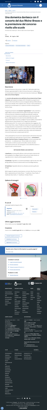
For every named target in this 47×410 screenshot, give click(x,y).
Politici (6, 304)
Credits (6, 388)
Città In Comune (29, 403)
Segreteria (9, 208)
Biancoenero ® (33, 405)
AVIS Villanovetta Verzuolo (29, 358)
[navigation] (2, 5)
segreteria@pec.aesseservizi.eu (32, 346)
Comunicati (33, 297)
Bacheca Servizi (8, 379)
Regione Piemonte (8, 1)
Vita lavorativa (25, 312)
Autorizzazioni (17, 303)
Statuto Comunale (8, 380)
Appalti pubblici (17, 301)
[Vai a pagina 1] (20, 198)
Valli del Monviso (27, 355)
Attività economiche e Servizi (39, 307)
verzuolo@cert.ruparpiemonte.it (13, 328)
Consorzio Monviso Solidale (20, 358)
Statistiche (7, 391)
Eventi (38, 293)
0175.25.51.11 (9, 322)
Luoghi (38, 295)
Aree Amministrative (9, 293)
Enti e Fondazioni (8, 299)
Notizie (32, 292)
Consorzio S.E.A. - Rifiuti (28, 353)
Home (6, 10)
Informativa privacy (8, 382)
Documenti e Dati (8, 297)
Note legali (7, 384)
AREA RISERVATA (23, 408)
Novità (10, 10)
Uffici (6, 295)
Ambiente (16, 295)
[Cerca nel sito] (40, 5)
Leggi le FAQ (7, 366)
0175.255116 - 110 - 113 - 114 (17, 213)
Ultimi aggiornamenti (9, 390)
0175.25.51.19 (9, 324)
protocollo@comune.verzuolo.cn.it (16, 214)
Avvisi (14, 10)
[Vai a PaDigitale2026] (35, 283)
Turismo (23, 310)
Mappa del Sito (8, 393)
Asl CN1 (16, 357)
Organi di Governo (8, 292)
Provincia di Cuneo (18, 355)
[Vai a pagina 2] (21, 198)
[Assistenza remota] (33, 403)
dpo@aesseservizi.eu (31, 344)
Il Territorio (39, 296)
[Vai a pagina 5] (25, 198)
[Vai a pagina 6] (26, 198)
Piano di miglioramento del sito (8, 362)
